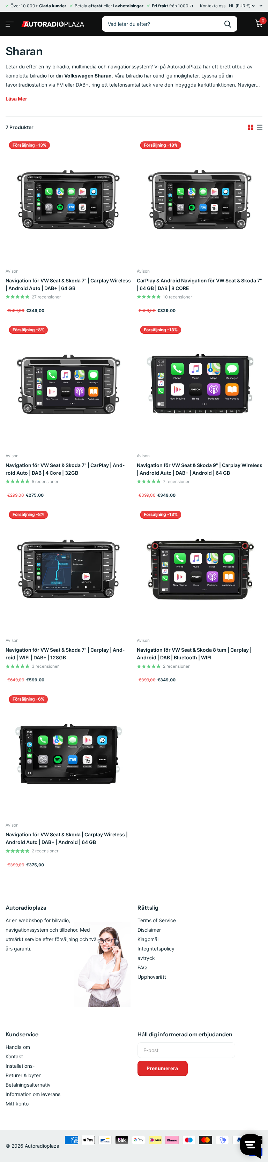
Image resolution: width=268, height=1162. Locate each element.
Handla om (18, 1047)
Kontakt (14, 1056)
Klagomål (147, 939)
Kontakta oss (212, 5)
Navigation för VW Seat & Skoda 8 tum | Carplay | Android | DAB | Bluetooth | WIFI (194, 653)
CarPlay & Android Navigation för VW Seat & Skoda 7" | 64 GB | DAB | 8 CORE (199, 284)
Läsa (16, 99)
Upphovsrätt (151, 977)
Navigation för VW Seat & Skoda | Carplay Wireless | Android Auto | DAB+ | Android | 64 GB (67, 838)
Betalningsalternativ (28, 1085)
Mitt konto (17, 1104)
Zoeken (227, 24)
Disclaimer (149, 930)
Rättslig (147, 907)
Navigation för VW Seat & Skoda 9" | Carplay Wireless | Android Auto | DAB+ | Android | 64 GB (199, 469)
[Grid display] (250, 127)
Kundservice (22, 1034)
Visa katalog (9, 22)
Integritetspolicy (155, 949)
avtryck (146, 958)
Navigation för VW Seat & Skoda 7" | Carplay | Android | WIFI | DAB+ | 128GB (65, 653)
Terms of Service (156, 920)
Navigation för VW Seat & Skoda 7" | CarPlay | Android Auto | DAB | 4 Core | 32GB (65, 469)
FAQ (142, 967)
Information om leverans (33, 1094)
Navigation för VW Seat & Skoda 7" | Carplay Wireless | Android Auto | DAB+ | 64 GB (68, 284)
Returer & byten (24, 1075)
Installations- (20, 1066)
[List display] (259, 127)
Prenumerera (163, 1068)
